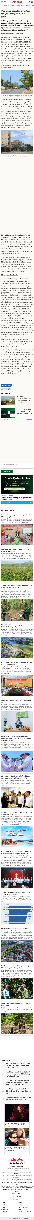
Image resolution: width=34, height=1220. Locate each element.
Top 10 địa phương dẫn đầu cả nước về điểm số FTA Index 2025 (15, 893)
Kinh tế (22, 5)
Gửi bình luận (7, 471)
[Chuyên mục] (2, 2)
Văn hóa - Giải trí (5, 1209)
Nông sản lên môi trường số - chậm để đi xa (16, 701)
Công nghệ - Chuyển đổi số (24, 1211)
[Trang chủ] (2, 6)
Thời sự (18, 5)
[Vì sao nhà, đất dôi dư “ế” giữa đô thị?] (17, 951)
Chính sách (4, 1211)
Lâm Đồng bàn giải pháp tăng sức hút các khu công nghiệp (17, 516)
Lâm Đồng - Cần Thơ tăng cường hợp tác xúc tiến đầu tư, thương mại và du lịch (16, 852)
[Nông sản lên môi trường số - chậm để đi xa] (17, 721)
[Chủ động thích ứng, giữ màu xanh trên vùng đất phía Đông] (17, 570)
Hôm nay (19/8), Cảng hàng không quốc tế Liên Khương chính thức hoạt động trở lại (18, 1065)
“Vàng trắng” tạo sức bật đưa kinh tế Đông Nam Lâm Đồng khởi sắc (16, 586)
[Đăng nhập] (29, 2)
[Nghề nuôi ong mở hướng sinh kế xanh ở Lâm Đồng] (17, 1023)
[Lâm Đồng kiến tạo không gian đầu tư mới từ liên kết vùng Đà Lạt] (17, 647)
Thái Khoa (3, 16)
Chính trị (12, 5)
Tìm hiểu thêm (6, 502)
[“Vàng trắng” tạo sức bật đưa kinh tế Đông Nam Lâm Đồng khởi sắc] (17, 610)
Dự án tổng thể (7, 389)
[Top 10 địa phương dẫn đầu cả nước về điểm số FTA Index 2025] (17, 913)
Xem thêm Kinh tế (7, 510)
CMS (14, 1218)
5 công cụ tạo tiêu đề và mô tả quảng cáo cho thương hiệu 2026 (24, 411)
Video (2, 1213)
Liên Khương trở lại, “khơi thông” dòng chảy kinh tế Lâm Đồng (16, 813)
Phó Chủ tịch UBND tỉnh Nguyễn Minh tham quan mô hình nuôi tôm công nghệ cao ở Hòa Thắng (16, 738)
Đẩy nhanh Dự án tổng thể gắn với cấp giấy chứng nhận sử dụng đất (24, 400)
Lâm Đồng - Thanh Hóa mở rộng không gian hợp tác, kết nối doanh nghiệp (15, 777)
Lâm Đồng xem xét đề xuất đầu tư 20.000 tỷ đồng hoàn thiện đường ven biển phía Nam (18, 1074)
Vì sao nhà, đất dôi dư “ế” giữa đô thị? (14, 929)
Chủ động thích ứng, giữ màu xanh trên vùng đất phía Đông (15, 550)
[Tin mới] (5, 2)
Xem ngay (28, 419)
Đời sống (28, 5)
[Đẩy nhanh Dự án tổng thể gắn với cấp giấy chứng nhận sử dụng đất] (8, 400)
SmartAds (6, 419)
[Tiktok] (13, 1199)
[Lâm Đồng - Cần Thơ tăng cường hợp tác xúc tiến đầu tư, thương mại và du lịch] (17, 877)
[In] (13, 385)
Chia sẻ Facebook (7, 385)
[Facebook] (20, 1199)
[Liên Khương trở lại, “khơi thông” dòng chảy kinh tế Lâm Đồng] (17, 836)
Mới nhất (6, 5)
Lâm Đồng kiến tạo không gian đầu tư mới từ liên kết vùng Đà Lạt (16, 626)
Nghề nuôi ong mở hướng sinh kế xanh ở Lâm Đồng (16, 1004)
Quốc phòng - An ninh (23, 1207)
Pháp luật (3, 1207)
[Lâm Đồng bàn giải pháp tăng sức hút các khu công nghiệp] (17, 534)
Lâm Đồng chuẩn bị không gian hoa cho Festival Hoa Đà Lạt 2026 (18, 1098)
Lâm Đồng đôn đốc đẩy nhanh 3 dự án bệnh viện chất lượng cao (16, 663)
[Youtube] (17, 1199)
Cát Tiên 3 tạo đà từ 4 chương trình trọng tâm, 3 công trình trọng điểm (16, 967)
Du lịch (19, 1209)
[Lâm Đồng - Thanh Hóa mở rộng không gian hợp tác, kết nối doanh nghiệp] (17, 797)
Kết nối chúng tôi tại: (17, 1196)
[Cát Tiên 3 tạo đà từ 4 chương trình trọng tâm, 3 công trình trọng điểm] (17, 988)
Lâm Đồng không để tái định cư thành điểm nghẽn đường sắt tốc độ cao (18, 1091)
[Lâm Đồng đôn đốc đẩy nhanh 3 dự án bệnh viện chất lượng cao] (17, 685)
